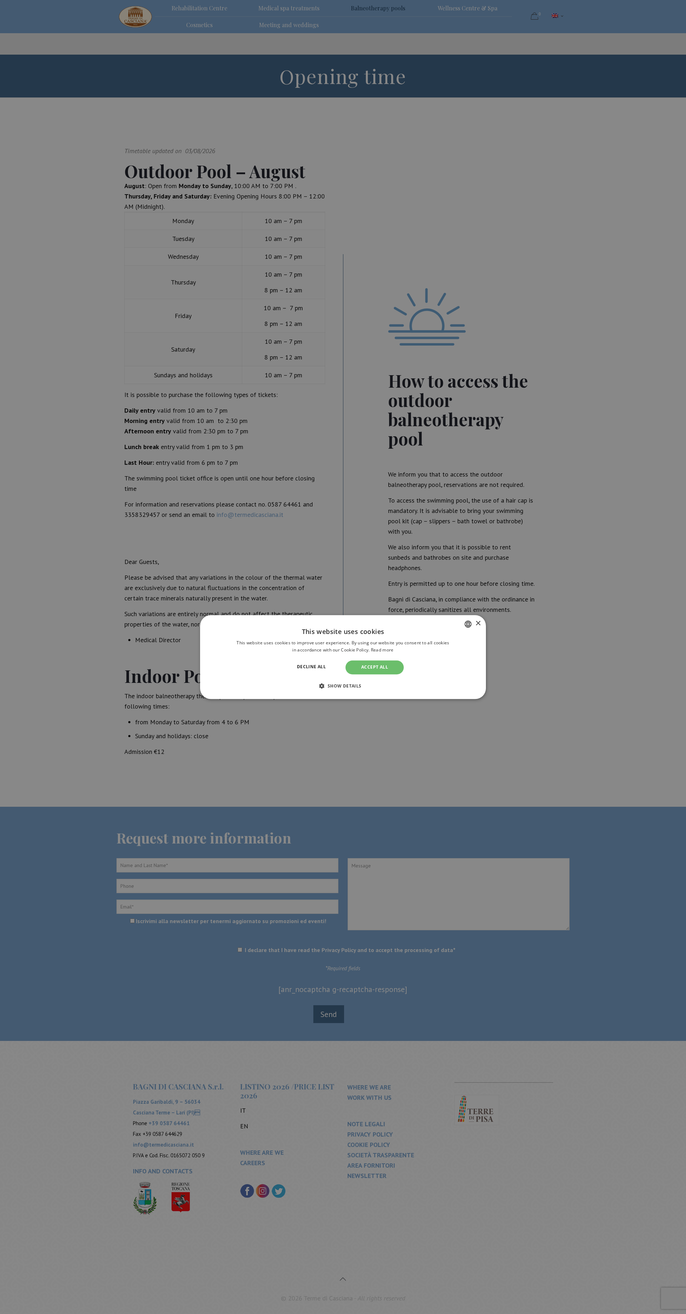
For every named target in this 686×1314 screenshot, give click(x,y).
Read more (382, 650)
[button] (342, 685)
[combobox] (468, 624)
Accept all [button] (374, 667)
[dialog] (343, 657)
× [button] (478, 623)
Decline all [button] (311, 667)
